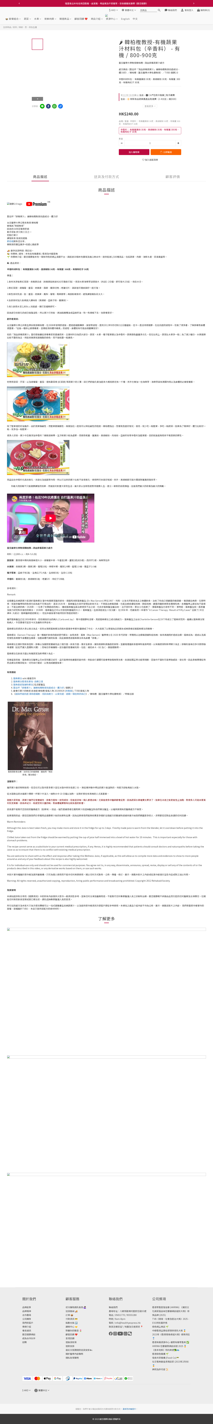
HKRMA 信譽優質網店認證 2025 (167, 1346)
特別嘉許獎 (161, 1322)
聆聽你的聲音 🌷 (74, 1330)
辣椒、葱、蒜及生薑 (28, 27)
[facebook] (48, 106)
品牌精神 (26, 1311)
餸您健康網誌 (28, 1334)
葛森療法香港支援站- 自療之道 (28, 681)
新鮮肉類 (49, 19)
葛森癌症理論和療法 (23, 684)
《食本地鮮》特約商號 (163, 1349)
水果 (36, 19)
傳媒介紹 (26, 1326)
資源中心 (111, 19)
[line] (42, 106)
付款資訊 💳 (71, 1318)
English (125, 19)
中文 (135, 19)
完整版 (69, 690)
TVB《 (155, 1318)
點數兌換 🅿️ (71, 1322)
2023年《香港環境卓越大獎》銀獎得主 (171, 1334)
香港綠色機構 (158, 1353)
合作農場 (26, 1315)
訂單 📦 (69, 1315)
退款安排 (70, 1346)
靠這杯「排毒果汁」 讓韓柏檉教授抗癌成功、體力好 (38, 687)
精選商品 (64, 19)
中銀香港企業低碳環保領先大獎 (167, 1330)
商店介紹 (96, 19)
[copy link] (60, 106)
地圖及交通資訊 (132, 1326)
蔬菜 (26, 19)
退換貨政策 (71, 1342)
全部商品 (7, 27)
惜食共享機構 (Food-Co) (164, 1357)
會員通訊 (26, 1330)
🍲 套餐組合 (12, 19)
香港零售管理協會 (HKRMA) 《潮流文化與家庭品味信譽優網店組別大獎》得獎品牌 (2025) (170, 1311)
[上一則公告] (19, 3)
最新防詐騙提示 (129, 1409)
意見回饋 (70, 1338)
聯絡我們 (113, 1307)
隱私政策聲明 (72, 1357)
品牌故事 (26, 1307)
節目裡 (10, 241)
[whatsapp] (54, 106)
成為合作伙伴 (28, 1338)
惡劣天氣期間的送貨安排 (78, 1349)
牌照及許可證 (158, 1369)
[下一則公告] (193, 3)
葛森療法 (17, 678)
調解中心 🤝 (71, 1326)
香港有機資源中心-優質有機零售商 (169, 1342)
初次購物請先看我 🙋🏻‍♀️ (76, 1307)
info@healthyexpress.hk (127, 1322)
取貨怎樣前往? (116, 1326)
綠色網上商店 (158, 1326)
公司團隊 (26, 1318)
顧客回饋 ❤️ (81, 19)
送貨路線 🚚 (71, 1311)
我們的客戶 (27, 1322)
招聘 (24, 1342)
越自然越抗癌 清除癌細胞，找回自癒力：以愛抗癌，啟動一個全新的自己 (50, 693)
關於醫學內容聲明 (74, 1353)
